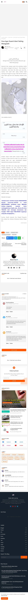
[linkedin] (19, 267)
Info (14, 532)
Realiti (23, 459)
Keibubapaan (21, 454)
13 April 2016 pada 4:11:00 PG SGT (11, 317)
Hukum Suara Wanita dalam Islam (9, 566)
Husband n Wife (14, 232)
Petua (14, 536)
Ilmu (3, 454)
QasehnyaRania (10, 302)
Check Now (3, 595)
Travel (14, 542)
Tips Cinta (10, 37)
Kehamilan (8, 454)
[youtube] (14, 267)
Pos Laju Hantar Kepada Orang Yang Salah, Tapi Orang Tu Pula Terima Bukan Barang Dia (18, 411)
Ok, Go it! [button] (4, 598)
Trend (14, 544)
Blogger (14, 527)
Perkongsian (17, 459)
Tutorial (14, 548)
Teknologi (5, 461)
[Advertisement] (14, 20)
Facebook (11, 237)
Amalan (7, 232)
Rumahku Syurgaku (6, 234)
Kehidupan (14, 454)
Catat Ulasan (14, 350)
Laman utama (4, 37)
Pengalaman (10, 459)
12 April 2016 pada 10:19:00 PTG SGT (12, 303)
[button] (23, 2)
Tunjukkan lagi (23, 273)
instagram (9, 445)
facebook (9, 442)
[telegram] (11, 267)
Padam (11, 311)
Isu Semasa (14, 534)
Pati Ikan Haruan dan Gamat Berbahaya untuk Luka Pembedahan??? (16, 417)
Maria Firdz (13, 259)
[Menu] (2, 2)
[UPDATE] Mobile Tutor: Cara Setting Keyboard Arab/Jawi (16, 423)
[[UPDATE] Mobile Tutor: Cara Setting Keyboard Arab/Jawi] (6, 424)
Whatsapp (19, 237)
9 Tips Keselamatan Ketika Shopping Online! (16, 429)
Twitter (15, 237)
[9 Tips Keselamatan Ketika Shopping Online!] (6, 430)
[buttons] (10, 506)
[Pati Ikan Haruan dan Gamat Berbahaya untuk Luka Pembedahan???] (6, 417)
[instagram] (16, 267)
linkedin (21, 442)
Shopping (14, 538)
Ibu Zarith (8, 316)
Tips (14, 540)
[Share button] (22, 237)
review (14, 550)
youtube (21, 445)
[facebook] (8, 267)
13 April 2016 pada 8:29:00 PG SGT (12, 333)
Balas (7, 311)
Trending (14, 546)
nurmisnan (8, 331)
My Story (4, 459)
